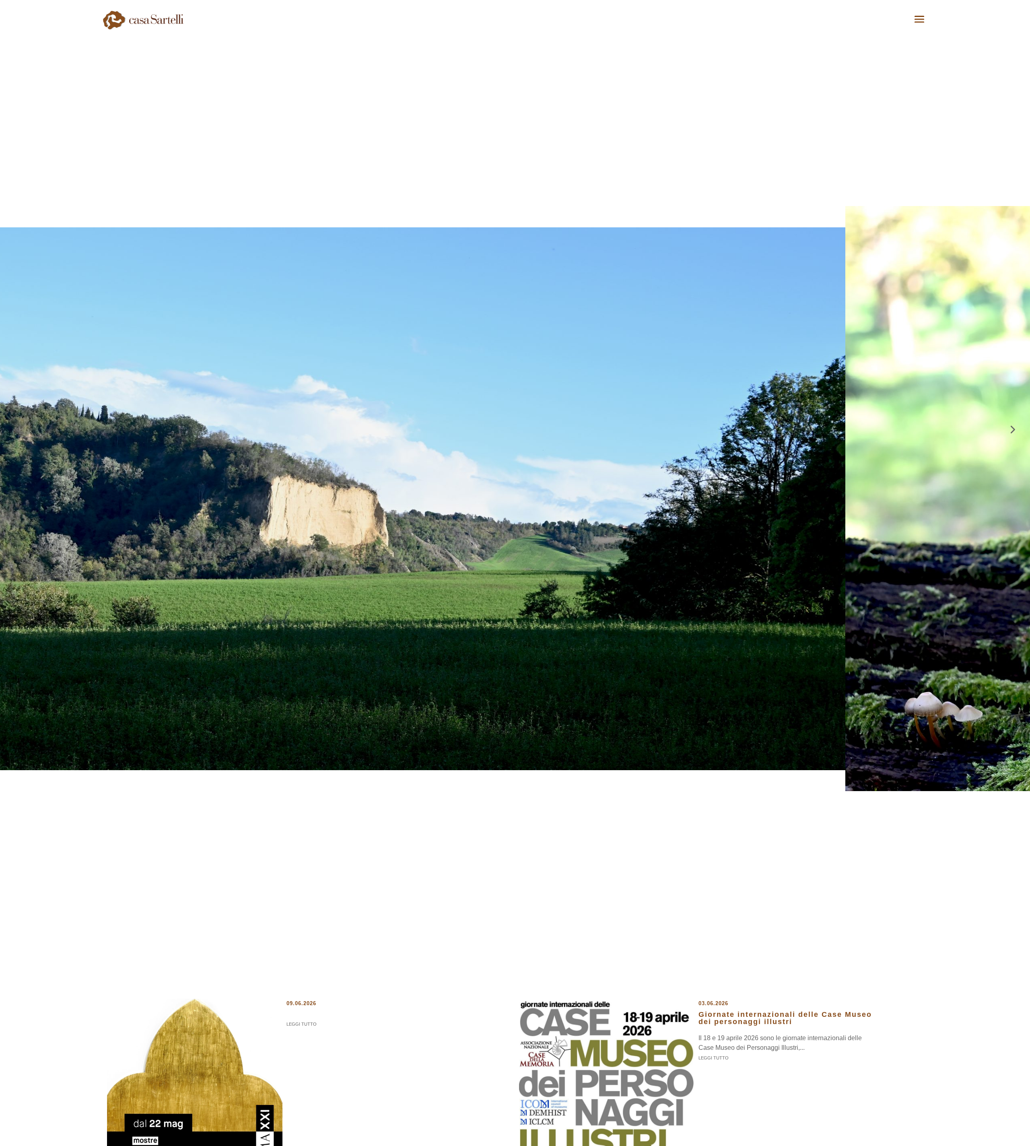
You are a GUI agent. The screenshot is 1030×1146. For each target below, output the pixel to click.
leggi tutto (301, 1024)
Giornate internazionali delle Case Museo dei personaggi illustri (785, 1018)
